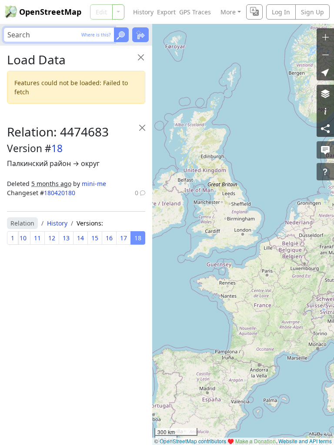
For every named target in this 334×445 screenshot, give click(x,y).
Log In (281, 12)
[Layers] (325, 93)
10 (23, 238)
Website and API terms (305, 441)
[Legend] (325, 111)
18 (57, 148)
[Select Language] (254, 12)
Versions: (90, 223)
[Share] (325, 128)
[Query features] (325, 171)
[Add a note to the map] (325, 150)
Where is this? (95, 35)
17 (123, 238)
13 (66, 238)
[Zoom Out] (325, 54)
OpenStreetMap (50, 12)
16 (109, 238)
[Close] (140, 57)
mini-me (94, 183)
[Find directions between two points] (140, 34)
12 (51, 238)
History (143, 12)
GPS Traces (195, 12)
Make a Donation (255, 441)
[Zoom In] (325, 37)
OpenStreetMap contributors (193, 441)
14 (80, 238)
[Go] (121, 34)
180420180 (59, 193)
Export (166, 12)
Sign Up (312, 12)
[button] (325, 71)
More (228, 12)
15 (94, 238)
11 (37, 238)
